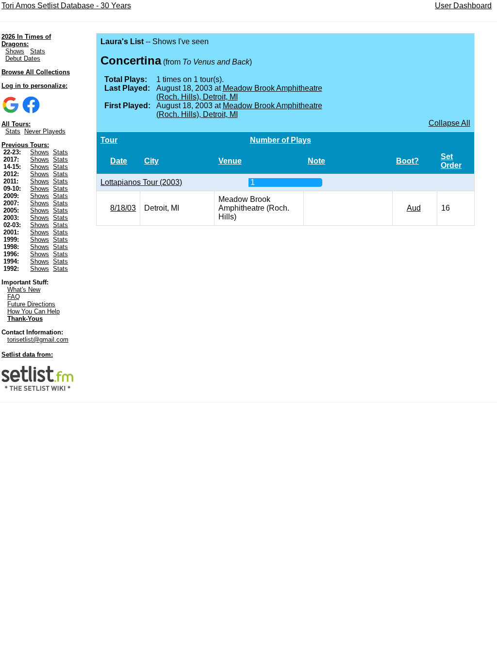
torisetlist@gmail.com (37, 339)
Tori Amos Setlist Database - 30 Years (66, 5)
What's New (23, 289)
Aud (414, 208)
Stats (37, 51)
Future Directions (31, 304)
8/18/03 (123, 208)
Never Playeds (45, 131)
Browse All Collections (35, 72)
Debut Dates (22, 58)
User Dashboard (463, 5)
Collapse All (449, 123)
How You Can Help (33, 311)
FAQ (13, 296)
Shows (14, 51)
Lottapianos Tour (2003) (141, 182)
